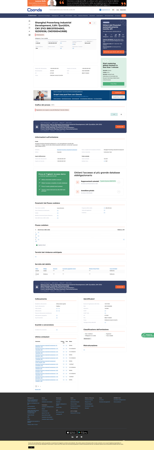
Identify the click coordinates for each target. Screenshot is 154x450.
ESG (28, 417)
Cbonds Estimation (31, 408)
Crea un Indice (74, 404)
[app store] (71, 432)
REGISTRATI (123, 9)
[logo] (34, 10)
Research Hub (88, 401)
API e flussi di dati (60, 412)
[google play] (83, 432)
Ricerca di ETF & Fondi (75, 413)
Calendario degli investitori (47, 419)
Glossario (87, 408)
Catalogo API (59, 414)
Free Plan (114, 84)
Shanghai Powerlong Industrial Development (67, 149)
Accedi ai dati (118, 92)
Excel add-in (100, 15)
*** (61, 43)
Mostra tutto (38, 389)
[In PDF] (90, 23)
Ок (31, 447)
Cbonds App (59, 407)
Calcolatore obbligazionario (120, 399)
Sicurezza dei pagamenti (104, 401)
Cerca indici (73, 399)
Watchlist (58, 401)
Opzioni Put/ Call (45, 413)
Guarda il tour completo (118, 97)
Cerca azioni (44, 399)
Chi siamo (117, 15)
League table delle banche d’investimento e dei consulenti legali (33, 412)
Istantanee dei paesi (75, 401)
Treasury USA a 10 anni (32, 424)
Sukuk (28, 419)
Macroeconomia (74, 408)
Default (43, 408)
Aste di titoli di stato (46, 415)
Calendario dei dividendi (47, 401)
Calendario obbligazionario (48, 406)
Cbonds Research (88, 404)
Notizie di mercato (89, 399)
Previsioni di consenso (75, 406)
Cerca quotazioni (31, 406)
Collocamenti (45, 411)
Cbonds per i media (89, 406)
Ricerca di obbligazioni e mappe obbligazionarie (32, 400)
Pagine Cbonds (30, 415)
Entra (118, 9)
